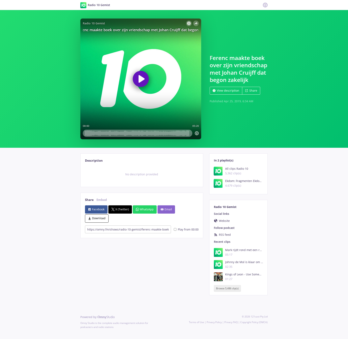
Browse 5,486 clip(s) (227, 288)
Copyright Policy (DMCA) (254, 322)
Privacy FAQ (231, 322)
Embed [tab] (101, 200)
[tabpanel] (141, 174)
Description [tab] (94, 160)
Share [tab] (89, 200)
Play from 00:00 (188, 229)
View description (228, 90)
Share (253, 90)
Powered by (88, 317)
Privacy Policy (214, 322)
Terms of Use (196, 322)
